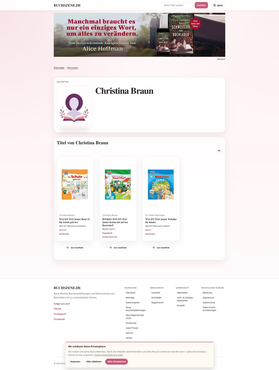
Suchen (201, 5)
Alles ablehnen (94, 361)
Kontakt (181, 305)
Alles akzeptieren (116, 361)
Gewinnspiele (132, 302)
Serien (129, 337)
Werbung (207, 292)
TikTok (57, 308)
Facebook (59, 319)
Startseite (59, 67)
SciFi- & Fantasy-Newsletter (185, 299)
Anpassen (75, 361)
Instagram (60, 314)
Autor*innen (132, 327)
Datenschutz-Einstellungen (209, 309)
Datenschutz (209, 302)
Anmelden (156, 297)
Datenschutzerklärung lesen (108, 354)
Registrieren (157, 302)
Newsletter (182, 292)
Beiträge (130, 297)
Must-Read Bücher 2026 (135, 316)
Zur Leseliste (77, 247)
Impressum (208, 297)
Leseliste (155, 292)
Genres (129, 332)
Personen (72, 67)
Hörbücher (131, 322)
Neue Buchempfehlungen (136, 309)
